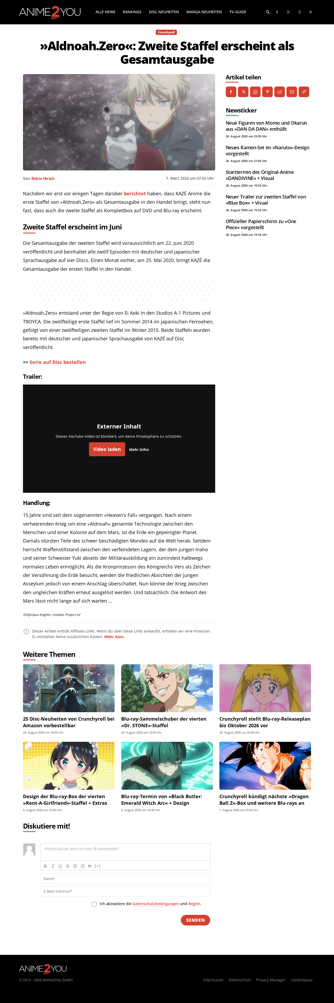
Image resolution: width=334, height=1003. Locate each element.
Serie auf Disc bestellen (58, 362)
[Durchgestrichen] (67, 866)
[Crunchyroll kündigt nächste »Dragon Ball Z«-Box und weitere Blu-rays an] (265, 766)
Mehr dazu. (114, 636)
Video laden (107, 449)
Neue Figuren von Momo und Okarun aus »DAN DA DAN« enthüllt (266, 126)
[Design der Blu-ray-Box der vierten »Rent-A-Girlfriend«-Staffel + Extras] (69, 766)
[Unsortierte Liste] (82, 866)
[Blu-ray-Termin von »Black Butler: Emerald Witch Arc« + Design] (167, 766)
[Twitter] (288, 12)
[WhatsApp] (255, 92)
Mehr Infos (139, 449)
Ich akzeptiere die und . (150, 903)
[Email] (291, 92)
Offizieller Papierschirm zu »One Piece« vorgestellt (261, 224)
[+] (98, 866)
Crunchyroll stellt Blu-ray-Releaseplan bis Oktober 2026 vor (265, 722)
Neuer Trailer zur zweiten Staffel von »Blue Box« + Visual (266, 199)
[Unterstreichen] (60, 866)
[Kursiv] (53, 866)
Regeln (194, 903)
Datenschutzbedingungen (156, 903)
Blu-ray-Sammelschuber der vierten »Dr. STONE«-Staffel (163, 722)
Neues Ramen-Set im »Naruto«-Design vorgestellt (267, 150)
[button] (268, 12)
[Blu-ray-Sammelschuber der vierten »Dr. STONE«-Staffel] (167, 688)
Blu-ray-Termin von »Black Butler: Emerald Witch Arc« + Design (161, 799)
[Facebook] (277, 12)
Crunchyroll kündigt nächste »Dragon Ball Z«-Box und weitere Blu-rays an (264, 799)
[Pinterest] (267, 92)
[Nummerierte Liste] (75, 866)
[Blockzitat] (89, 866)
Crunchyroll (166, 32)
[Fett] (45, 866)
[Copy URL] (304, 92)
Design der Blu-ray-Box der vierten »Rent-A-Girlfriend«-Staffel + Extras (65, 799)
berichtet (135, 193)
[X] (243, 92)
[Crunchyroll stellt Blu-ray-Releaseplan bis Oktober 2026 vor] (265, 688)
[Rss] (311, 12)
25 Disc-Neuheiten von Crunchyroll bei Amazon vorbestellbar (69, 722)
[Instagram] (299, 12)
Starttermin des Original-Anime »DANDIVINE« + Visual (260, 175)
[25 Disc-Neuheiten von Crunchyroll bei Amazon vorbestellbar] (69, 688)
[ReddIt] (279, 92)
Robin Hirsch (43, 178)
